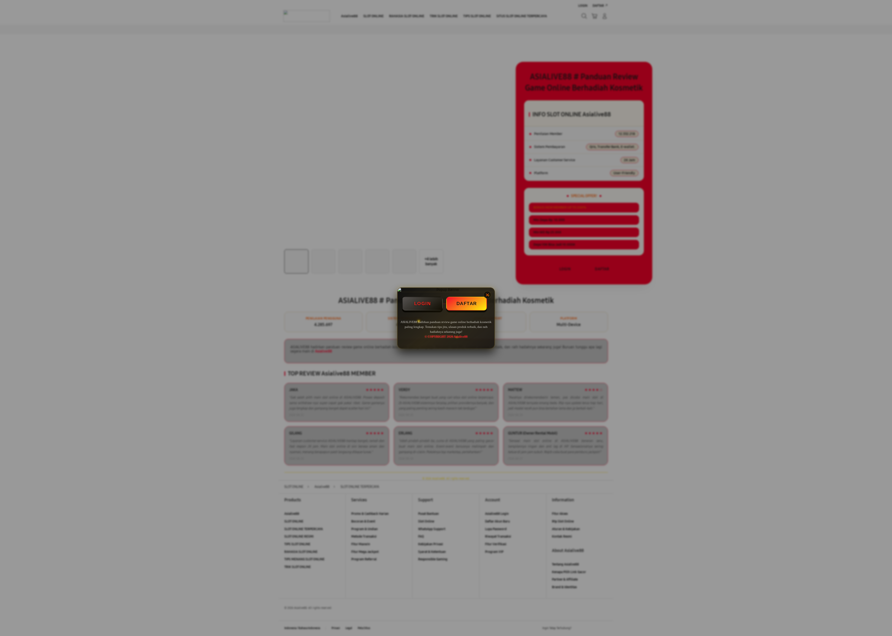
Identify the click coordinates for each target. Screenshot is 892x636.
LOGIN (422, 303)
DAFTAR (466, 303)
